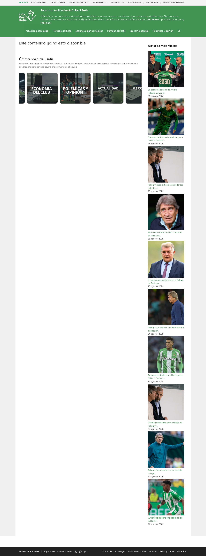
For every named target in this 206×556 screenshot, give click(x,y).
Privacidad (182, 551)
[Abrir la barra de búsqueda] (178, 31)
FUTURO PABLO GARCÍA (79, 3)
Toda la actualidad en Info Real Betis (64, 10)
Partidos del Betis (116, 30)
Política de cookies (137, 551)
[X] (76, 551)
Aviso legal (119, 551)
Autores (153, 551)
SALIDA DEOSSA (134, 3)
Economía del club (139, 30)
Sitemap (163, 551)
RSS (172, 551)
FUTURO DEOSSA (100, 3)
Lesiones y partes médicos (89, 30)
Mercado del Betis (62, 30)
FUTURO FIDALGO (58, 3)
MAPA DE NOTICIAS (38, 3)
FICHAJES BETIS (152, 3)
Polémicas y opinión (163, 30)
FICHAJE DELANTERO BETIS (174, 3)
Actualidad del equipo (37, 30)
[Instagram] (80, 551)
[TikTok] (85, 551)
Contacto (107, 551)
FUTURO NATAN (117, 3)
